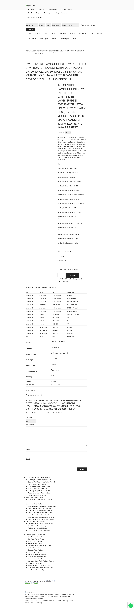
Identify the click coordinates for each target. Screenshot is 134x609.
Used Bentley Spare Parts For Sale (39, 515)
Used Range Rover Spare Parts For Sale (41, 519)
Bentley (37, 33)
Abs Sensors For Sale (35, 541)
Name (28, 449)
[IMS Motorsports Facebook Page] (43, 603)
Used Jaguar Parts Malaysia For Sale (40, 510)
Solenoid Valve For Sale (36, 559)
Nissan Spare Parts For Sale (37, 495)
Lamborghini (65, 39)
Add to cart (72, 275)
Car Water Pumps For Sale (36, 539)
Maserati (54, 39)
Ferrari (99, 33)
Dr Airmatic (31, 9)
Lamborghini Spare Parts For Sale (39, 491)
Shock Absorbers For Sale (36, 563)
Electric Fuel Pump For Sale (37, 554)
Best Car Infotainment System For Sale (40, 570)
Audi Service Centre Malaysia (37, 528)
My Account (39, 17)
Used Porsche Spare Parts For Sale (39, 508)
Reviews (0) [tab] (52, 288)
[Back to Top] (1, 608)
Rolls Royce (44, 39)
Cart (30, 17)
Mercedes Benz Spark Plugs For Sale (40, 546)
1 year (53, 376)
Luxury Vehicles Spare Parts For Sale (38, 477)
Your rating (30, 417)
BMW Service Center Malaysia (38, 526)
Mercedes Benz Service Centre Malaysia (41, 524)
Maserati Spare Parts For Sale (37, 488)
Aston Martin (32, 39)
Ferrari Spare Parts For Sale (37, 484)
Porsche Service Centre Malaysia (39, 530)
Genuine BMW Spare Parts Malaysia (40, 499)
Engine (53, 364)
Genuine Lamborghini (58, 342)
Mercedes (63, 33)
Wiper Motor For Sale (35, 543)
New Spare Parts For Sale (34, 497)
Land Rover (83, 33)
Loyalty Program (66, 9)
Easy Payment (52, 9)
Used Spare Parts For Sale (34, 504)
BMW (45, 33)
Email (28, 459)
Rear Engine (55, 370)
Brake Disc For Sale (34, 548)
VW (92, 33)
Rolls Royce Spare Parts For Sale (39, 486)
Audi (29, 33)
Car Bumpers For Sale (35, 537)
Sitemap (65, 601)
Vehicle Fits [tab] (29, 288)
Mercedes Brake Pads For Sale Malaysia (41, 561)
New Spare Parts (34, 50)
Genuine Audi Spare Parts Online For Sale (42, 482)
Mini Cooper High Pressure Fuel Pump (40, 568)
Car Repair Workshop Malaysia (36, 521)
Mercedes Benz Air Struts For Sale (39, 565)
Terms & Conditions (35, 603)
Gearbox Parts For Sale (35, 550)
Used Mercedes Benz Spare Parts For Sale (42, 506)
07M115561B (63, 353)
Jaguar (53, 33)
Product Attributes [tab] (41, 288)
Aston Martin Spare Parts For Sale (39, 493)
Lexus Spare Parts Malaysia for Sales (40, 480)
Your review (30, 424)
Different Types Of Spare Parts (35, 535)
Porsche (72, 33)
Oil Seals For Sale (34, 552)
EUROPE (54, 359)
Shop (40, 9)
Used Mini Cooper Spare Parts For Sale (41, 517)
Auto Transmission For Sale (37, 557)
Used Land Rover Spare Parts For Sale (40, 513)
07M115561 (55, 353)
